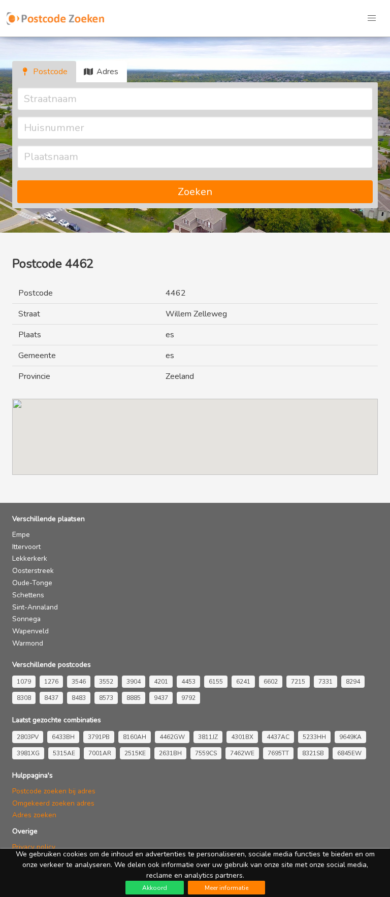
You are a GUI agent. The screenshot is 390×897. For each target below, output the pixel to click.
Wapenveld (30, 631)
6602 (271, 682)
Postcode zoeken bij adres (53, 791)
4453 (188, 682)
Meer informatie (226, 888)
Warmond (27, 643)
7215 (298, 682)
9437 (161, 698)
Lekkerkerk (29, 558)
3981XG (28, 753)
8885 (133, 698)
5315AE (64, 753)
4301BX (242, 737)
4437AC (278, 737)
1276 (51, 682)
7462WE (242, 753)
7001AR (99, 753)
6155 (216, 682)
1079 (24, 682)
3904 (133, 682)
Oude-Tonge (32, 583)
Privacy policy (33, 847)
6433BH (63, 737)
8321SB (313, 753)
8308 (24, 698)
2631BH (170, 753)
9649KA (350, 737)
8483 (79, 698)
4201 (161, 682)
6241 (243, 682)
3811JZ (208, 737)
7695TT (278, 753)
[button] (371, 18)
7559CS (206, 753)
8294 (353, 682)
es (170, 334)
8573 (106, 698)
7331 (325, 682)
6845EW (349, 753)
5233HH (314, 737)
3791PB (99, 737)
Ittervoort (26, 547)
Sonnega (26, 619)
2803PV (28, 737)
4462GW (172, 737)
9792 (188, 698)
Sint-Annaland (35, 607)
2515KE (135, 753)
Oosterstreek (33, 570)
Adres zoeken (34, 815)
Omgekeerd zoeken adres (53, 803)
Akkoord (154, 888)
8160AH (134, 737)
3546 (79, 682)
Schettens (28, 595)
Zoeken (195, 192)
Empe (21, 534)
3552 (106, 682)
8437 (51, 698)
